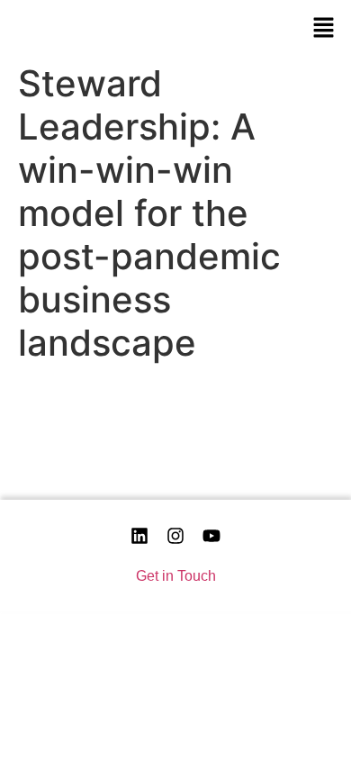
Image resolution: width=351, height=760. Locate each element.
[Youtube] (212, 536)
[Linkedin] (140, 536)
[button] (324, 27)
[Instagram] (176, 536)
